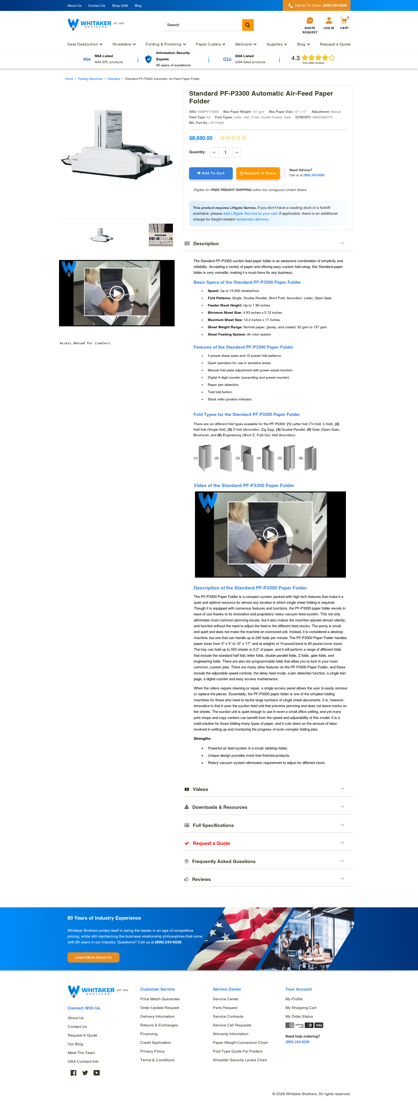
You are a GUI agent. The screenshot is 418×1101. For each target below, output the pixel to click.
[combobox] (209, 25)
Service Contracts (228, 1016)
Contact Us (96, 6)
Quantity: (199, 152)
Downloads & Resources (218, 807)
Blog (138, 6)
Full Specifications (211, 825)
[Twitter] (85, 1073)
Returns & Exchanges (159, 1025)
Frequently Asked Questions (222, 861)
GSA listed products (250, 62)
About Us (74, 6)
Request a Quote (82, 1035)
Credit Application (155, 1042)
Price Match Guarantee (160, 999)
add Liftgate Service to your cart (250, 213)
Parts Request (225, 1007)
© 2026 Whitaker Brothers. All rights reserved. (311, 1094)
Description (204, 243)
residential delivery (252, 219)
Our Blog (75, 1044)
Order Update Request (159, 1007)
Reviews (199, 879)
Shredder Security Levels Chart (240, 1060)
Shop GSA (120, 6)
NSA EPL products (109, 62)
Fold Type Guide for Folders (237, 1051)
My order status (299, 1016)
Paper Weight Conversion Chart (240, 1042)
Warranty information (230, 1034)
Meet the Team (81, 1052)
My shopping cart (300, 1007)
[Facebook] (73, 1073)
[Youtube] (97, 1073)
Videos (198, 789)
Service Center (226, 999)
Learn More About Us (93, 957)
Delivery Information (157, 1016)
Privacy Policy (152, 1051)
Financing (148, 1034)
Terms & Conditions (157, 1060)
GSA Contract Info (83, 1061)
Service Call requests (232, 1025)
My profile (294, 999)
